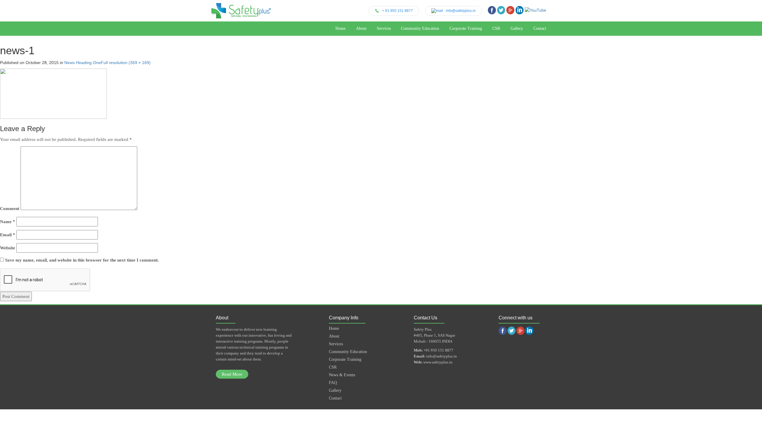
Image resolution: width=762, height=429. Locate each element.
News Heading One (82, 62)
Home (340, 28)
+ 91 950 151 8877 (397, 11)
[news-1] (53, 94)
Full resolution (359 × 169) (126, 62)
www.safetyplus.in (437, 362)
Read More (232, 374)
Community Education (420, 28)
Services (384, 28)
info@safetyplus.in (461, 11)
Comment (9, 208)
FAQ (333, 382)
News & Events (342, 375)
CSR (496, 28)
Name (7, 221)
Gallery (516, 28)
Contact (539, 28)
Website (7, 247)
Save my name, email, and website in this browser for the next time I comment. (82, 260)
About (361, 28)
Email (7, 234)
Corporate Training (465, 28)
